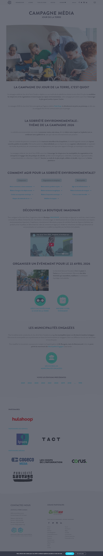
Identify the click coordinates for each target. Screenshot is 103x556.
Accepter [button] (70, 553)
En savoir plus (80, 553)
